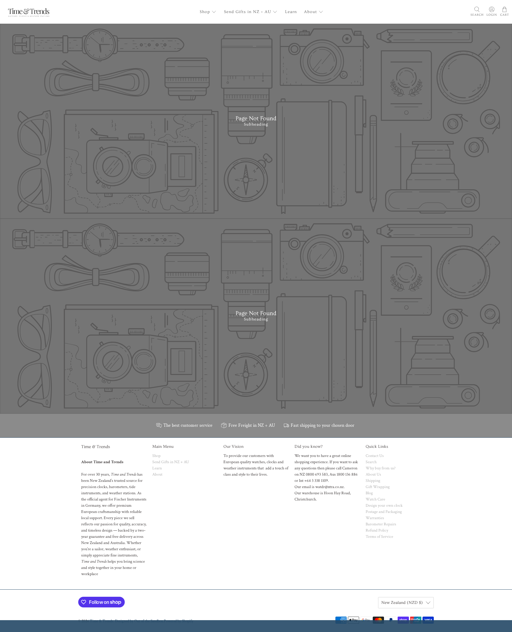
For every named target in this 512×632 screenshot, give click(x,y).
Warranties (375, 518)
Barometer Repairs (381, 524)
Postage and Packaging (384, 511)
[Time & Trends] (29, 12)
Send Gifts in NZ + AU (247, 11)
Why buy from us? (381, 468)
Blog (369, 493)
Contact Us (375, 455)
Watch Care (375, 499)
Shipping (373, 480)
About (310, 11)
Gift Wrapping (378, 487)
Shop (205, 11)
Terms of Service (379, 536)
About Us (373, 474)
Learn (291, 11)
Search (371, 462)
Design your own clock (384, 505)
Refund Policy (377, 530)
